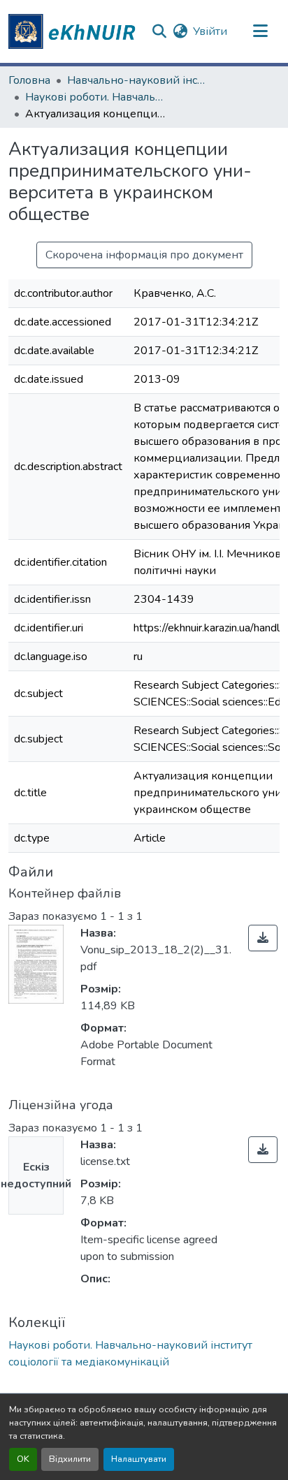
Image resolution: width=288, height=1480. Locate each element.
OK (23, 1459)
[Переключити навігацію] (260, 31)
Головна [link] (29, 80)
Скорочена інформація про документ (144, 255)
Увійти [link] (210, 31)
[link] (263, 938)
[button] (74, 31)
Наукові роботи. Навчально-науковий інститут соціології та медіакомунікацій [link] (95, 97)
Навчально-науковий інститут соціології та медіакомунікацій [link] (137, 80)
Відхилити (70, 1459)
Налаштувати (138, 1459)
